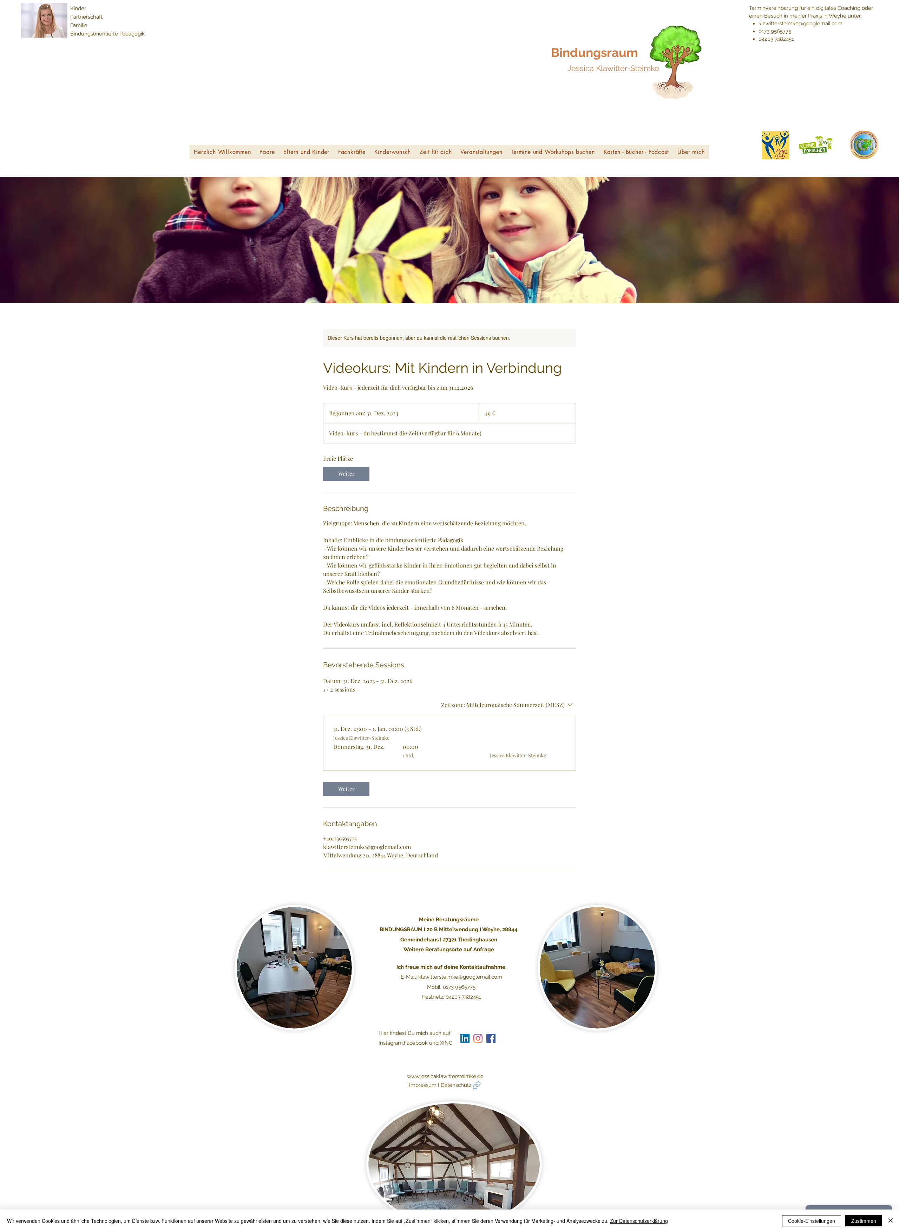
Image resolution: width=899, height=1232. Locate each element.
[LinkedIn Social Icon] (465, 1038)
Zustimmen (863, 1220)
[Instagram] (478, 1038)
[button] (267, 152)
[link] (346, 474)
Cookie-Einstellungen (811, 1220)
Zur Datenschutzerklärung (639, 1220)
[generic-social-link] (491, 1038)
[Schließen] (890, 1220)
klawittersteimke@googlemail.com (800, 23)
